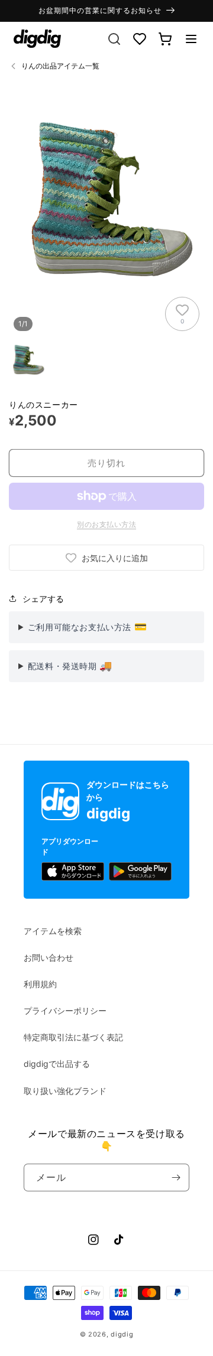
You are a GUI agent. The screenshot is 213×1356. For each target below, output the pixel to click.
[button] (191, 39)
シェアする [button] (43, 599)
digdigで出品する (57, 1064)
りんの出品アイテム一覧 (60, 65)
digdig (122, 1334)
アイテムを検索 (53, 931)
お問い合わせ (48, 957)
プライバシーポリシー (65, 1010)
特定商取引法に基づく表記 (73, 1037)
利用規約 (40, 984)
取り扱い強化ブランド (65, 1091)
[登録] (176, 1177)
